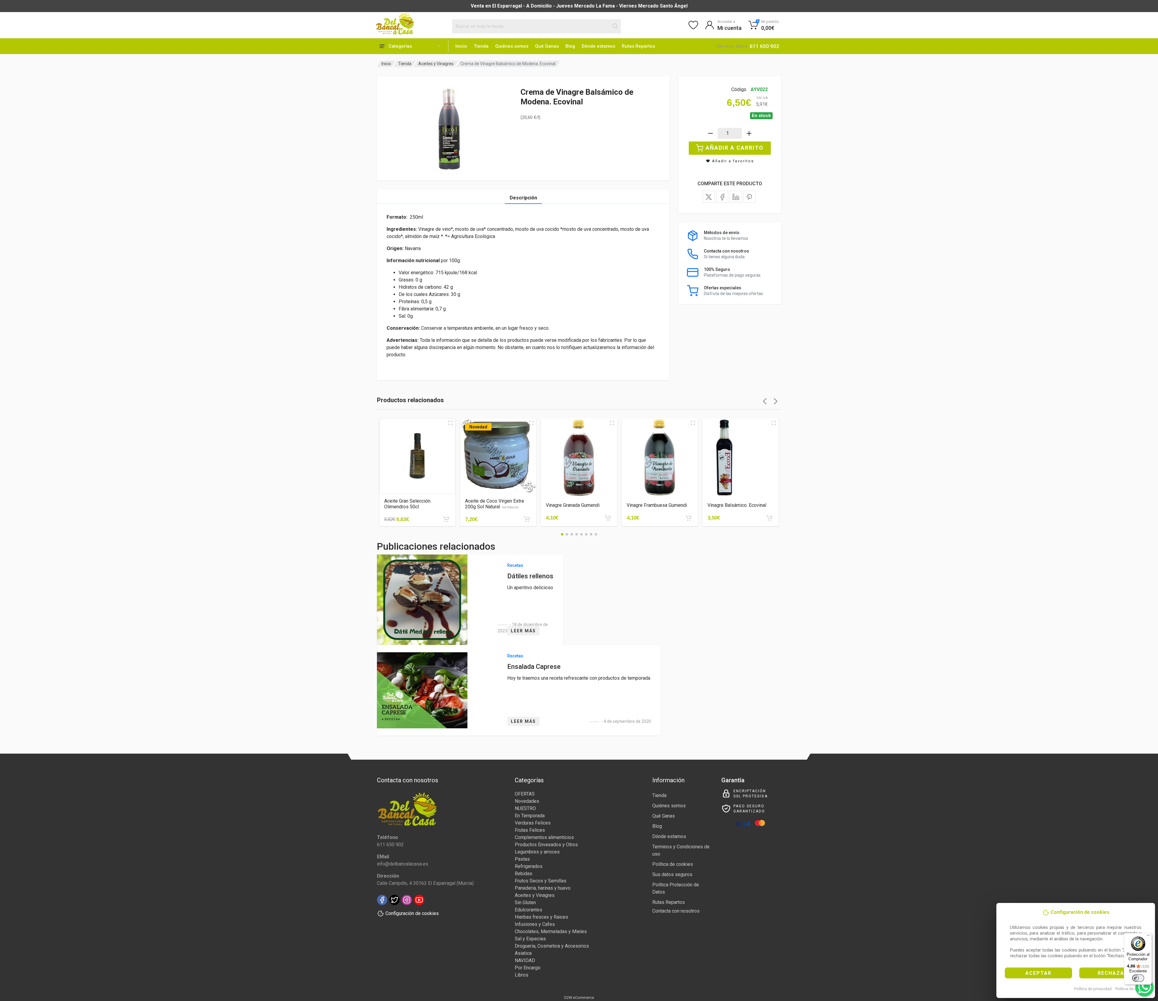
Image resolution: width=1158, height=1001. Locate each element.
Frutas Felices (530, 830)
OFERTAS (525, 794)
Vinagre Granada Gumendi (573, 505)
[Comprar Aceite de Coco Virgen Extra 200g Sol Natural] (526, 519)
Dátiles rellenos (530, 576)
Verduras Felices (533, 823)
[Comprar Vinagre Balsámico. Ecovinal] (769, 518)
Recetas (515, 565)
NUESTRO (525, 808)
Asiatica (523, 953)
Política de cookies (1131, 989)
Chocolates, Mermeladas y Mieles (551, 931)
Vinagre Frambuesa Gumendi (657, 505)
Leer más (523, 630)
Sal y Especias (530, 939)
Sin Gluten (525, 902)
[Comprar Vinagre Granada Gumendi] (607, 518)
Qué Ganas (547, 46)
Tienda (481, 46)
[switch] (1138, 978)
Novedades (527, 801)
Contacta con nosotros (676, 911)
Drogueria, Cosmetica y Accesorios (552, 946)
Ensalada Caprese (534, 666)
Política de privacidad (1093, 989)
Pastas (522, 859)
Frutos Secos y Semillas (540, 881)
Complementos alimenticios (544, 837)
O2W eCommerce (579, 997)
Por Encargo (527, 968)
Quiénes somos (511, 46)
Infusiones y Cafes (535, 924)
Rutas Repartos (638, 46)
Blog (570, 46)
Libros (521, 975)
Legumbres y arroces (537, 852)
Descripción (523, 198)
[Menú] (1148, 936)
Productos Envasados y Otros (546, 844)
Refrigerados (529, 866)
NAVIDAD (525, 960)
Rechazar (1113, 973)
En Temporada (530, 815)
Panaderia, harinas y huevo (543, 888)
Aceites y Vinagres (436, 63)
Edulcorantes (528, 910)
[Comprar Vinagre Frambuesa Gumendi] (688, 518)
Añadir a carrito (735, 148)
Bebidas (523, 873)
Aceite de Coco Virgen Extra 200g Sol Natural (494, 504)
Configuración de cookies (412, 913)
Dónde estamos (598, 46)
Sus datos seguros (672, 874)
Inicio (461, 46)
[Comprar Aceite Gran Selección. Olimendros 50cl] (446, 519)
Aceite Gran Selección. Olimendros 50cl (407, 504)
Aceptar (1038, 973)
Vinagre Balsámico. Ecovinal (736, 505)
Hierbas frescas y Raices (541, 917)
